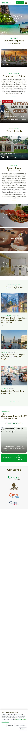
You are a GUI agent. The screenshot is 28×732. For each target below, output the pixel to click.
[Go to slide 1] (9, 33)
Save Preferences (20, 725)
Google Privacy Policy (20, 719)
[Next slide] (25, 32)
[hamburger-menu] (26, 3)
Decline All (10, 725)
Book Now (19, 3)
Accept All (22, 729)
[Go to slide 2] (15, 33)
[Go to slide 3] (21, 33)
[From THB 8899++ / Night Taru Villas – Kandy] (14, 137)
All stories (14, 401)
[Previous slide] (5, 32)
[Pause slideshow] (2, 33)
